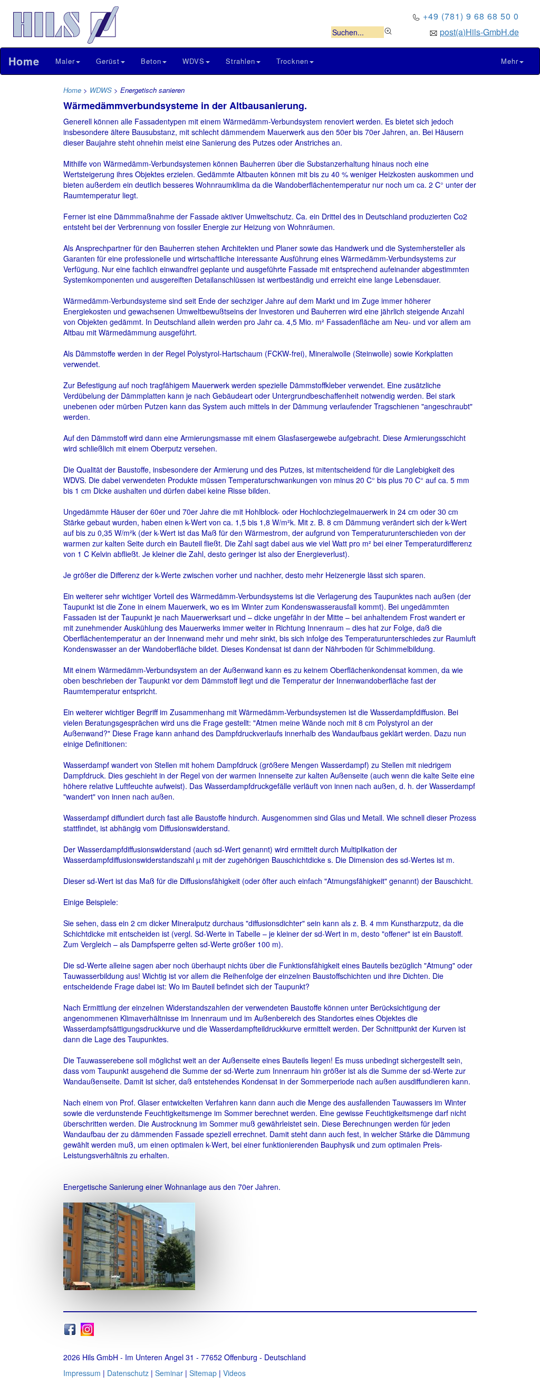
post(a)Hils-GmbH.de (479, 32)
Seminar (169, 1373)
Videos (234, 1373)
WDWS (101, 90)
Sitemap (203, 1373)
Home (72, 90)
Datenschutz (128, 1373)
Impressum (82, 1373)
